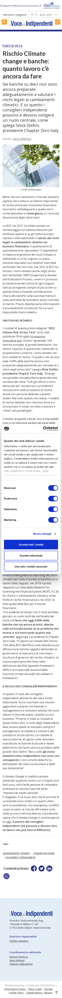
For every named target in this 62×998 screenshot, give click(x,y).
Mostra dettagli (42, 533)
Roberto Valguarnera (21, 964)
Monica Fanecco (18, 956)
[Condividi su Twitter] (42, 868)
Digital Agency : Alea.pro (40, 992)
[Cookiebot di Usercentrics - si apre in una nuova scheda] (43, 429)
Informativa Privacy (15, 989)
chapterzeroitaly (44, 853)
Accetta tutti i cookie (31, 544)
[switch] (53, 498)
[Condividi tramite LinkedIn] (49, 868)
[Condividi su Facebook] (34, 868)
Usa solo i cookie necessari (31, 566)
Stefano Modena (18, 941)
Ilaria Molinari (22, 139)
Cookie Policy (16, 992)
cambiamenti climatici (16, 853)
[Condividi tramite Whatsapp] (6, 876)
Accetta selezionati (31, 555)
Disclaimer (50, 989)
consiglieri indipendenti (20, 857)
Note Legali (34, 989)
